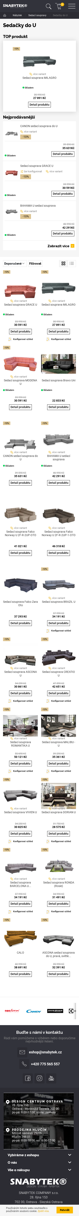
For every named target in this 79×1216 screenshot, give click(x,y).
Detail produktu (39, 104)
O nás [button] (12, 1162)
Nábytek (17, 15)
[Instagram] (39, 1078)
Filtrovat (35, 263)
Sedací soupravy (37, 15)
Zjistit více (43, 1211)
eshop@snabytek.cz (45, 1052)
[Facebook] (28, 1078)
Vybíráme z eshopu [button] (23, 1155)
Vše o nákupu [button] (19, 1170)
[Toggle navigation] (48, 6)
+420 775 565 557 (45, 1064)
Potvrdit (64, 1210)
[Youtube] (51, 1078)
